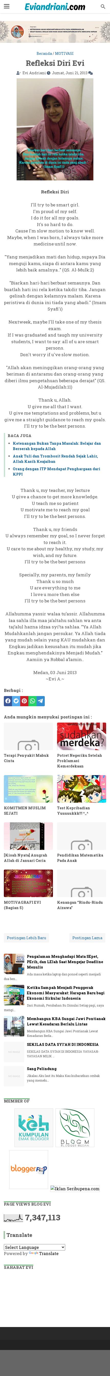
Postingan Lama (87, 937)
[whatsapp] (32, 701)
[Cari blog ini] (103, 7)
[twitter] (16, 701)
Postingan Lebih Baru (26, 937)
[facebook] (8, 701)
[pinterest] (24, 701)
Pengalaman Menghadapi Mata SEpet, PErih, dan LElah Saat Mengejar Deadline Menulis (65, 962)
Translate (49, 1253)
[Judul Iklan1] (34, 1146)
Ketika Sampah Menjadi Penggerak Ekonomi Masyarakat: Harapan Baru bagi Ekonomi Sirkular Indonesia (66, 993)
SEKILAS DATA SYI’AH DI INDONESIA (63, 1044)
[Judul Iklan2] (76, 1146)
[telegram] (41, 701)
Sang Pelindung (42, 1068)
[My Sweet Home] (55, 6)
